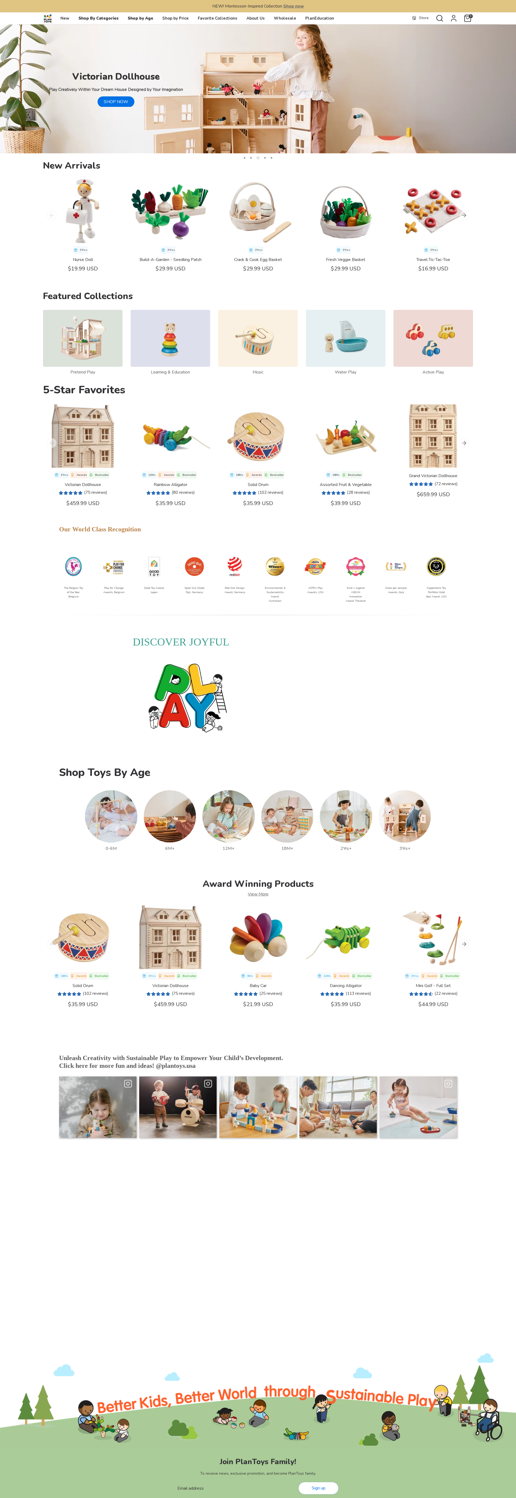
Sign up (318, 1488)
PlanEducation (319, 18)
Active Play (433, 372)
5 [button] (271, 158)
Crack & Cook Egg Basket (258, 260)
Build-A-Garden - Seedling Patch (170, 260)
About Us (255, 18)
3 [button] (257, 158)
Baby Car (258, 986)
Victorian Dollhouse (83, 485)
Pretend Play (82, 372)
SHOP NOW (116, 102)
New (64, 18)
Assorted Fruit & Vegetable (346, 485)
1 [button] (244, 158)
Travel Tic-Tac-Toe (433, 260)
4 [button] (264, 158)
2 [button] (251, 158)
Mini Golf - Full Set (433, 986)
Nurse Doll (83, 260)
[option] (258, 88)
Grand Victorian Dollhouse (433, 476)
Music (258, 372)
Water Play (345, 372)
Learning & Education (170, 372)
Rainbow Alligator (170, 485)
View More (258, 894)
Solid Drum (258, 485)
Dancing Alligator (346, 986)
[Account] (453, 18)
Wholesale (285, 18)
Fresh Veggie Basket (345, 260)
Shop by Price (175, 18)
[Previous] (52, 215)
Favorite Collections (217, 18)
